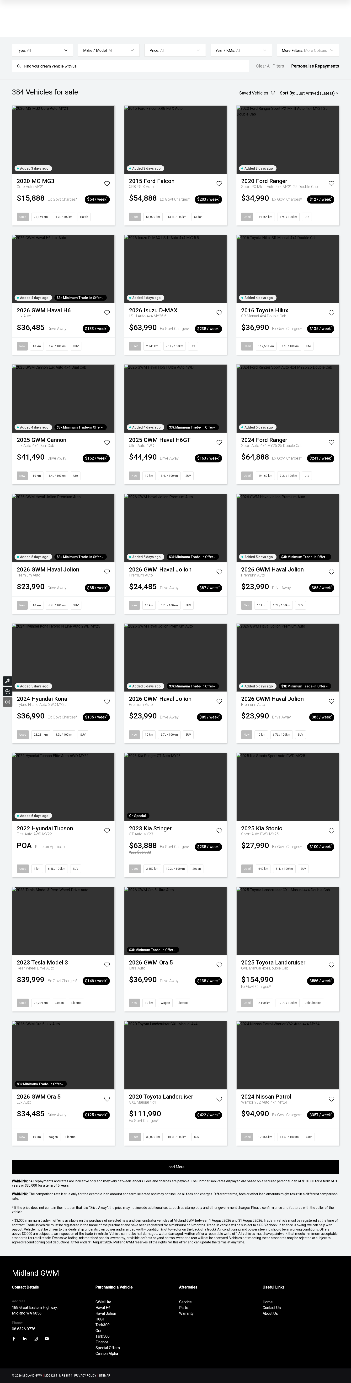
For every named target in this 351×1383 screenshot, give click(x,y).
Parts (183, 1307)
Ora (98, 1330)
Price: (154, 50)
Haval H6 (103, 1307)
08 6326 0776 (23, 1329)
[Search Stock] (7, 691)
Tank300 (103, 1325)
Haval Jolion (106, 1313)
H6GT (100, 1319)
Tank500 (103, 1336)
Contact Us (272, 1307)
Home (268, 1302)
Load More (175, 1167)
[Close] (7, 702)
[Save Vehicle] (107, 184)
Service (185, 1302)
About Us (270, 1313)
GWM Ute (103, 1302)
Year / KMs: (225, 50)
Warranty (186, 1313)
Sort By (287, 92)
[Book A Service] (7, 681)
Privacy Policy (85, 1375)
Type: (21, 50)
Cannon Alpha (107, 1353)
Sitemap (104, 1375)
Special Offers (108, 1348)
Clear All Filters (270, 66)
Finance (102, 1342)
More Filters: (292, 50)
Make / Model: (95, 50)
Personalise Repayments (315, 66)
